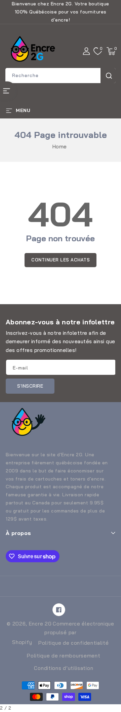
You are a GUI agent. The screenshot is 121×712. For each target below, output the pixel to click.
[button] (111, 51)
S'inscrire (30, 386)
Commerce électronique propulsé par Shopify (63, 632)
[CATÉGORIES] (8, 90)
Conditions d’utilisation (63, 668)
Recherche (108, 75)
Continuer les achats (60, 259)
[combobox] (60, 75)
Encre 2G (40, 623)
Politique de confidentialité (73, 643)
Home (59, 146)
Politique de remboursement (63, 655)
